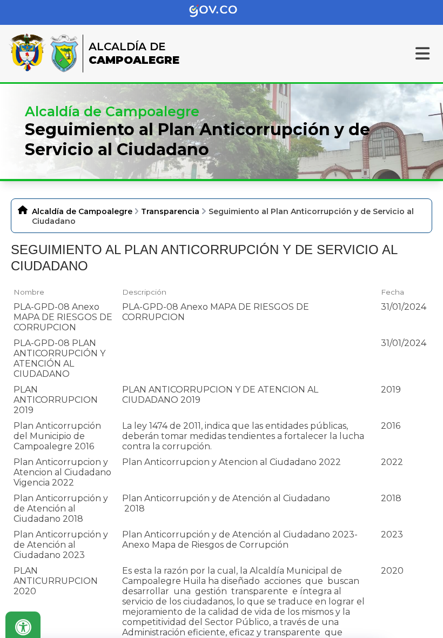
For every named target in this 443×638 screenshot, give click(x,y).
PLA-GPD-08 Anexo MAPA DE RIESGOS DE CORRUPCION (63, 317)
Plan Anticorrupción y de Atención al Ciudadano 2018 (61, 508)
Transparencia (170, 211)
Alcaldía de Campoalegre (82, 211)
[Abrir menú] (17, 300)
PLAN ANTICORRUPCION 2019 (56, 399)
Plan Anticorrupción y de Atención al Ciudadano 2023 (61, 544)
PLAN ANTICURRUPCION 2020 (56, 581)
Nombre (29, 292)
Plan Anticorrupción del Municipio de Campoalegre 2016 (57, 436)
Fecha (392, 292)
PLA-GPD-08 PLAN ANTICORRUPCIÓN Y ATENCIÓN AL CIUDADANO (59, 358)
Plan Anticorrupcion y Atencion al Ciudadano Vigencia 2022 (62, 472)
